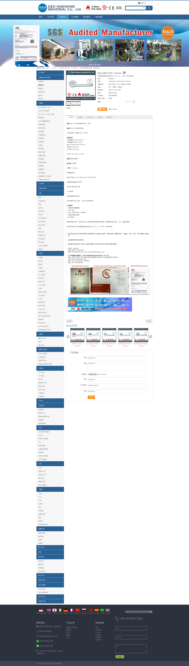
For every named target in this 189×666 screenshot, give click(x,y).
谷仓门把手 (41, 589)
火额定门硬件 (42, 188)
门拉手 (40, 299)
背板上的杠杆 (42, 292)
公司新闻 (98, 635)
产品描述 (71, 117)
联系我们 (86, 17)
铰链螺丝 (41, 166)
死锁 (39, 204)
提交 (91, 397)
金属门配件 (41, 514)
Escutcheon (41, 309)
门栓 (39, 427)
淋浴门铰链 (41, 173)
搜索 (149, 8)
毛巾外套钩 (41, 571)
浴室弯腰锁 (41, 423)
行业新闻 (74, 17)
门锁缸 (40, 334)
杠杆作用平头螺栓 (43, 432)
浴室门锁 (41, 211)
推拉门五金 (41, 580)
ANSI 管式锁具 (43, 245)
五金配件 (41, 510)
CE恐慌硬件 (42, 357)
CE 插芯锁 (41, 239)
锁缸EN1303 (42, 338)
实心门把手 (41, 275)
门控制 (40, 368)
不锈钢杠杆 (41, 271)
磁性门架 (41, 478)
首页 (40, 17)
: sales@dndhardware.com (46, 636)
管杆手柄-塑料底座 (44, 316)
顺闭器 (40, 264)
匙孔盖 (40, 95)
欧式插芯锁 (41, 201)
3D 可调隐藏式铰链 (44, 121)
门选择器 (41, 393)
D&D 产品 (90, 117)
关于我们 (50, 17)
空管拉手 (41, 81)
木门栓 (40, 435)
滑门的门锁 (41, 225)
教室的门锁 (41, 235)
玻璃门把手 (41, 92)
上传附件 (84, 374)
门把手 (40, 253)
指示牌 (40, 261)
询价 (104, 109)
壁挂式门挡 (41, 474)
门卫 (39, 497)
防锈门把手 (41, 281)
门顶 (39, 463)
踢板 (39, 517)
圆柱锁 (40, 249)
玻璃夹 (40, 540)
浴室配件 (41, 420)
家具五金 (41, 557)
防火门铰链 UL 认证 (44, 107)
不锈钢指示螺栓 (43, 449)
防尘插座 (41, 452)
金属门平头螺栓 (43, 438)
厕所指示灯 (41, 413)
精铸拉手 (41, 85)
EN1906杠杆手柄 (43, 326)
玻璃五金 (41, 529)
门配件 (40, 489)
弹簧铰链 (41, 142)
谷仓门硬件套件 (43, 592)
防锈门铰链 (41, 152)
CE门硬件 (41, 183)
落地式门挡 (41, 471)
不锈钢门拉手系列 (44, 77)
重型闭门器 (41, 386)
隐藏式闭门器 (42, 383)
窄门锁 (40, 214)
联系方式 (109, 117)
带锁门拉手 (41, 323)
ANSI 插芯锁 (42, 218)
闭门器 (40, 379)
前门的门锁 (41, 221)
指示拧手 (41, 99)
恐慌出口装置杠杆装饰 (45, 364)
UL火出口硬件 (42, 353)
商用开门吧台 (42, 360)
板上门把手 (41, 295)
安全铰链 (41, 148)
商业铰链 (41, 159)
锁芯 (39, 197)
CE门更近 (41, 376)
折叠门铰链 (41, 155)
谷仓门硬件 (42, 585)
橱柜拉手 (41, 564)
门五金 (40, 400)
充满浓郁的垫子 (43, 524)
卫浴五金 (41, 405)
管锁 (39, 228)
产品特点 (80, 117)
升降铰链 (41, 138)
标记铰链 (41, 131)
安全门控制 (41, 389)
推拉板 (40, 521)
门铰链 (40, 103)
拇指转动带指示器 (43, 416)
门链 (39, 493)
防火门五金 (41, 596)
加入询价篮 (114, 109)
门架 (39, 468)
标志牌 (40, 504)
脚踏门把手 (41, 481)
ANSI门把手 (42, 285)
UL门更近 (41, 372)
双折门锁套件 (42, 485)
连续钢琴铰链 (42, 162)
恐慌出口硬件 (42, 349)
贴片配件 (41, 536)
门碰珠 (40, 268)
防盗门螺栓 (41, 445)
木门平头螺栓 (42, 459)
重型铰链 (41, 117)
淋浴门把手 (41, 305)
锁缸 (39, 341)
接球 (39, 507)
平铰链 (40, 145)
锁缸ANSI (41, 345)
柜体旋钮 (41, 568)
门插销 (40, 257)
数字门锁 (41, 547)
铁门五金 (41, 575)
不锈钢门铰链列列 (43, 179)
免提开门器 (41, 601)
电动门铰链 (41, 128)
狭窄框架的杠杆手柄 (44, 330)
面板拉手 (41, 88)
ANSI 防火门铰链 (43, 111)
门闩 (39, 442)
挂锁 (39, 552)
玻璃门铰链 (41, 533)
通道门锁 (41, 242)
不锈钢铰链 (41, 135)
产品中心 (62, 17)
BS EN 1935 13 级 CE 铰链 (46, 114)
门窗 (39, 500)
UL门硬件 (41, 72)
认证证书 (100, 117)
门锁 (39, 193)
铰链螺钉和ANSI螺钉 (44, 176)
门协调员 (41, 396)
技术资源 (98, 17)
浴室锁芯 (41, 409)
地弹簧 (40, 543)
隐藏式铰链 (41, 124)
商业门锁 (41, 232)
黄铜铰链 (41, 169)
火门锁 (40, 208)
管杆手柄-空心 (42, 312)
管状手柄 (41, 278)
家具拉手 (41, 319)
